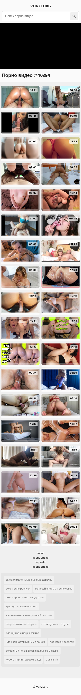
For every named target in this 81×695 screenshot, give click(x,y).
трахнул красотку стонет (21, 606)
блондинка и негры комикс (22, 633)
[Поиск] (74, 16)
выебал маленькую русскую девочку (29, 579)
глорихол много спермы (21, 624)
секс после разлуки (18, 588)
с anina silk (52, 659)
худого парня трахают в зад (23, 659)
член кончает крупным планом (25, 642)
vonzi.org (40, 6)
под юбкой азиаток (62, 642)
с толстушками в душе (55, 624)
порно (40, 553)
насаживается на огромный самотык (29, 615)
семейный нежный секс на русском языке (32, 650)
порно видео (40, 557)
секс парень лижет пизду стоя (25, 597)
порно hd (40, 562)
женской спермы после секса (53, 588)
